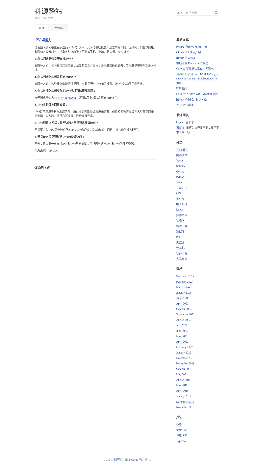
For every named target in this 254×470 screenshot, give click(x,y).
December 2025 (185, 276)
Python (180, 177)
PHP (178, 237)
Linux (179, 209)
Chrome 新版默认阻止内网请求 (195, 68)
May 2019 (182, 385)
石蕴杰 (180, 127)
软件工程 (181, 253)
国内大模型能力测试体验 (191, 99)
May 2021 (182, 374)
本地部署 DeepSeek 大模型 (192, 63)
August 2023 (183, 298)
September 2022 (185, 314)
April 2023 (182, 303)
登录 (179, 424)
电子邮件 (181, 204)
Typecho (181, 441)
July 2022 (181, 325)
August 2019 (183, 380)
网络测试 (181, 155)
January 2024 (183, 292)
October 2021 (183, 369)
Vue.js (179, 160)
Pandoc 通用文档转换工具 (191, 47)
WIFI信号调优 (184, 105)
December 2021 (185, 358)
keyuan (180, 122)
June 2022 (182, 331)
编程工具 (181, 226)
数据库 (180, 231)
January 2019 (183, 396)
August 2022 (183, 320)
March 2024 (183, 287)
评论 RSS (182, 435)
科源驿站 (48, 11)
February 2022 (184, 347)
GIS (178, 193)
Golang (180, 171)
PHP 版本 (182, 88)
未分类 (180, 199)
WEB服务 (182, 149)
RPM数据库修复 (186, 58)
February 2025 (184, 281)
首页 (41, 28)
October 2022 (183, 309)
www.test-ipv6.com (65, 97)
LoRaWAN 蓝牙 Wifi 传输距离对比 (197, 94)
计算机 (180, 248)
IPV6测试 (58, 28)
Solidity (180, 166)
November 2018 (185, 407)
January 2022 (183, 352)
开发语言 (181, 188)
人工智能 (181, 258)
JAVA (179, 182)
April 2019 (182, 391)
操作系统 (181, 215)
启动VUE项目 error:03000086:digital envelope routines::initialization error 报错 (197, 78)
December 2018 (185, 401)
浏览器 (180, 242)
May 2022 (182, 336)
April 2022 (182, 341)
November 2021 (185, 363)
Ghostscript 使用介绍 (188, 52)
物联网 (180, 220)
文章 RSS (182, 430)
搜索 (216, 12)
